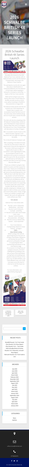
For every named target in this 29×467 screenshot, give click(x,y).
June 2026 (14, 371)
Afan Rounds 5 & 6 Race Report (14, 344)
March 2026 (14, 375)
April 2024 (14, 401)
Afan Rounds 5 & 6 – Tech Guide (14, 346)
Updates (14, 420)
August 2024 (14, 397)
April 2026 (14, 373)
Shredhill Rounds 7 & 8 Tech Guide (14, 342)
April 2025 (14, 389)
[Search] (24, 328)
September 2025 (14, 381)
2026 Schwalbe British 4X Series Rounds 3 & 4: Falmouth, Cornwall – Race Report (14, 350)
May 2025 (14, 387)
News (14, 418)
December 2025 (14, 379)
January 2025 (14, 393)
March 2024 (14, 404)
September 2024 (14, 395)
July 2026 (14, 369)
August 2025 (14, 383)
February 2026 (14, 377)
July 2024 (14, 399)
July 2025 (14, 385)
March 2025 (14, 391)
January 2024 (14, 406)
